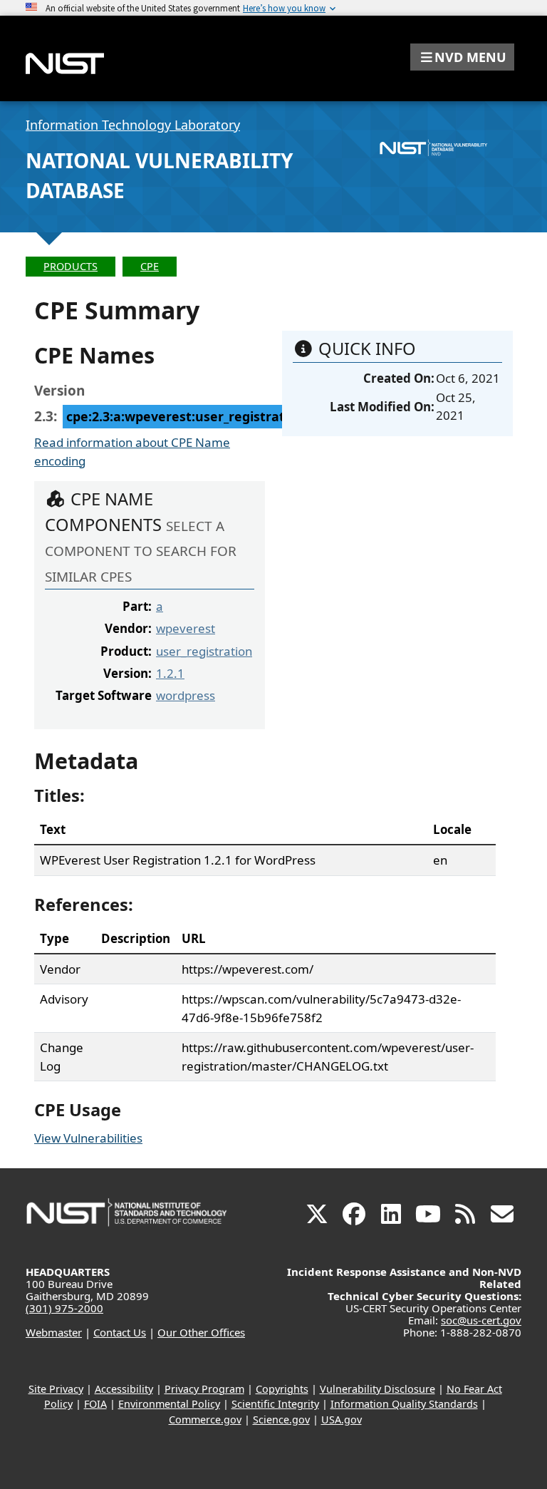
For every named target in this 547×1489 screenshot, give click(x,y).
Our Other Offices (201, 1332)
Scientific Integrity (275, 1404)
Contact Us (119, 1332)
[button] (462, 57)
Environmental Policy (169, 1404)
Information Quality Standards (404, 1404)
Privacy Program (204, 1389)
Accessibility (124, 1389)
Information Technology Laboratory (133, 124)
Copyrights (282, 1389)
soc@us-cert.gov (481, 1320)
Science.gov (281, 1419)
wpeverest (185, 628)
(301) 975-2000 (64, 1308)
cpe (149, 266)
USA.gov (341, 1419)
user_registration (204, 651)
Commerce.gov (205, 1419)
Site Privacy (55, 1389)
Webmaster (54, 1332)
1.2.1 (170, 673)
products (70, 266)
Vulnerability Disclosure (377, 1389)
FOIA (95, 1404)
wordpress (185, 695)
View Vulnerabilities (88, 1138)
